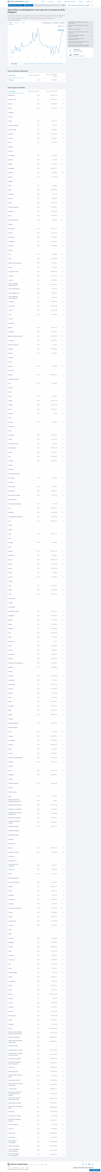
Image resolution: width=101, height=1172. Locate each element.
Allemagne (11, 112)
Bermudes (11, 194)
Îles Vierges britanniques (14, 504)
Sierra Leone (11, 899)
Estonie (10, 362)
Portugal (10, 787)
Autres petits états (13, 1071)
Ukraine (10, 994)
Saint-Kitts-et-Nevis (13, 852)
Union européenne (13, 1124)
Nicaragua (11, 706)
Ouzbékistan (11, 740)
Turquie (10, 985)
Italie (9, 538)
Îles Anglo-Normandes (14, 473)
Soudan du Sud (12, 921)
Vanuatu (10, 1002)
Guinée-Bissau (12, 448)
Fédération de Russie (13, 379)
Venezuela (11, 1007)
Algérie (10, 108)
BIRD (32, 1164)
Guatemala (11, 435)
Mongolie (10, 676)
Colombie (10, 276)
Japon (9, 547)
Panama (10, 753)
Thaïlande (10, 955)
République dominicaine (14, 817)
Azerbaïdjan (11, 155)
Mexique (10, 658)
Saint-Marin (11, 856)
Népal (9, 701)
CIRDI (45, 1164)
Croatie (10, 310)
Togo (9, 964)
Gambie (10, 400)
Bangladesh (11, 168)
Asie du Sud (11, 1067)
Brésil (9, 215)
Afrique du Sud (12, 99)
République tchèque (13, 835)
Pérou (9, 770)
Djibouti (10, 327)
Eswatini (10, 366)
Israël (9, 534)
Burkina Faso (11, 228)
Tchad (9, 951)
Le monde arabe (12, 1088)
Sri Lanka (10, 925)
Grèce (9, 417)
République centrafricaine (15, 809)
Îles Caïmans (11, 478)
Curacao (10, 319)
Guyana (10, 452)
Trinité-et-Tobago (12, 972)
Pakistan (10, 744)
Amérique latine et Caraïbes (15, 1050)
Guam (9, 430)
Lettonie (10, 581)
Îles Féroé (10, 482)
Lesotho (10, 577)
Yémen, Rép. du (12, 1015)
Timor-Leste (11, 959)
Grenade (10, 422)
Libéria (10, 590)
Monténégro (11, 680)
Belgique (10, 181)
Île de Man (11, 469)
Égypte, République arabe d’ (15, 336)
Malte (9, 637)
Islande (10, 529)
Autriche (10, 151)
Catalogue (87, 5)
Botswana (10, 211)
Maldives (10, 628)
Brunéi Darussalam (13, 220)
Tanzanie (10, 946)
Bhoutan (10, 198)
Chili (9, 254)
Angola (10, 121)
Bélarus (10, 177)
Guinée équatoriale (13, 443)
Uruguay (10, 998)
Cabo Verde (11, 237)
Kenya (10, 559)
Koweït (10, 572)
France (10, 392)
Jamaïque (10, 542)
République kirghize (13, 826)
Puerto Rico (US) (12, 792)
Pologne (10, 779)
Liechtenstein (11, 598)
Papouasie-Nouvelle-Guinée (15, 757)
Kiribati (10, 564)
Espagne (10, 357)
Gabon (10, 396)
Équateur (10, 349)
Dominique (11, 331)
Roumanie (11, 839)
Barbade (10, 172)
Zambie (10, 1020)
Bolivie (10, 202)
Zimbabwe (11, 1024)
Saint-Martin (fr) (12, 860)
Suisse (10, 934)
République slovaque (13, 830)
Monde (10, 1028)
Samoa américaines (13, 878)
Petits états (11, 1111)
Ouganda (10, 736)
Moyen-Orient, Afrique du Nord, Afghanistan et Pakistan (14, 1093)
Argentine (10, 134)
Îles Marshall (11, 486)
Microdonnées (80, 5)
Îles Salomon (11, 491)
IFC (38, 1164)
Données (27, 1)
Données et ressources (69, 1)
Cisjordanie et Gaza (13, 271)
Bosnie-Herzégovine (13, 207)
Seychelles (11, 895)
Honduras (10, 461)
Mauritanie (11, 654)
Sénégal (10, 886)
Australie (10, 147)
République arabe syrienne (15, 805)
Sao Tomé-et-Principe (13, 882)
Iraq (9, 521)
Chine (9, 258)
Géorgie (10, 405)
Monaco (10, 671)
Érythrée (10, 353)
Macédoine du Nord (13, 611)
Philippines (11, 80)
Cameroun (11, 245)
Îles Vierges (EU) (12, 499)
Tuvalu (10, 990)
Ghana (10, 409)
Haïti (9, 456)
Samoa (10, 873)
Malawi (10, 624)
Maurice (10, 650)
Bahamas (10, 159)
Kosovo (10, 568)
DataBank (73, 5)
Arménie (10, 138)
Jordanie (10, 551)
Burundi (10, 233)
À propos (81, 1)
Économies (50, 1)
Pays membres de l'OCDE (14, 1103)
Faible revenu (11, 1133)
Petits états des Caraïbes (14, 1116)
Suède (10, 929)
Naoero (10, 697)
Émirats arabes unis (13, 344)
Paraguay (10, 762)
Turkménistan (11, 981)
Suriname (10, 938)
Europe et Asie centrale (14, 1080)
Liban (9, 585)
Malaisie (10, 620)
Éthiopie (10, 374)
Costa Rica (11, 301)
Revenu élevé (11, 1137)
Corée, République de (13, 293)
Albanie (10, 104)
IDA (35, 1164)
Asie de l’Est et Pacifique (14, 1058)
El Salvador (11, 340)
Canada (10, 250)
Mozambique (11, 684)
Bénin (9, 190)
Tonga (9, 968)
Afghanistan (11, 95)
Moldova (10, 667)
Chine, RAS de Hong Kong (14, 263)
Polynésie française (13, 783)
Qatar (9, 796)
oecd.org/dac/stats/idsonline (14, 20)
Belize (9, 185)
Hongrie (10, 465)
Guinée (10, 439)
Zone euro (11, 1128)
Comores (10, 280)
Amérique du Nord (13, 1045)
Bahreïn (10, 164)
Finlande (10, 387)
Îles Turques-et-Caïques (14, 495)
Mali (9, 633)
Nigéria (10, 714)
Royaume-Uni (11, 843)
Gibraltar (10, 413)
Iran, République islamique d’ (15, 516)
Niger (9, 710)
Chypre (10, 267)
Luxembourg (11, 607)
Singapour (11, 903)
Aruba (9, 142)
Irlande (10, 525)
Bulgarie (10, 224)
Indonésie (10, 512)
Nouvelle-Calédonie (13, 723)
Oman (9, 731)
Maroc (10, 645)
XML (77, 51)
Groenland (11, 426)
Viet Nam (10, 1011)
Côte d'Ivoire (11, 306)
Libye (9, 594)
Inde (9, 508)
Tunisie (10, 977)
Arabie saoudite (12, 129)
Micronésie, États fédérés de (15, 663)
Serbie (10, 891)
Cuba (9, 314)
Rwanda (10, 848)
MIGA (42, 1164)
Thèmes (59, 1)
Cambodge (11, 241)
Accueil (43, 1)
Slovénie (10, 912)
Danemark (11, 323)
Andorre (10, 116)
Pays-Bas (10, 766)
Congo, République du (14, 288)
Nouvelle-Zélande (12, 727)
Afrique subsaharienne (14, 1037)
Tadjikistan (11, 942)
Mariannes (11, 641)
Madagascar (11, 615)
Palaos (10, 749)
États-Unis (11, 370)
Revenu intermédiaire (13, 1146)
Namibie (10, 693)
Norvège (10, 719)
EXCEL (80, 51)
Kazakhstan (11, 555)
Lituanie (10, 602)
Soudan (10, 916)
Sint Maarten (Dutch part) (14, 908)
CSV (74, 51)
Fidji (9, 383)
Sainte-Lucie (11, 869)
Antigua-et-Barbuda (13, 125)
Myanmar (10, 688)
